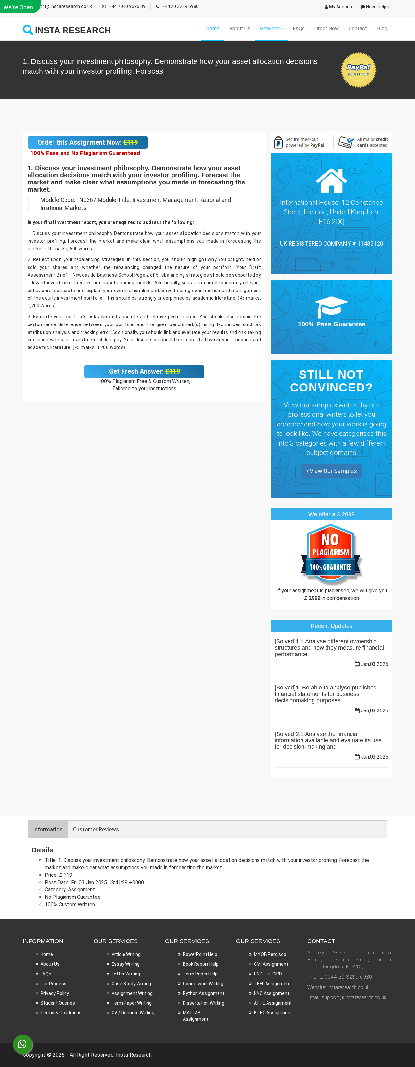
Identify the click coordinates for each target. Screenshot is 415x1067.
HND (258, 973)
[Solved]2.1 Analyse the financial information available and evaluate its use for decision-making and (328, 740)
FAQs (299, 29)
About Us (239, 29)
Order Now (326, 29)
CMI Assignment (271, 964)
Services (270, 29)
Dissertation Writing (203, 1003)
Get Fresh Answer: (144, 371)
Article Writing (126, 954)
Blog (382, 29)
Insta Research (134, 1055)
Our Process (53, 983)
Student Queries (58, 1003)
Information (48, 829)
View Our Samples (332, 471)
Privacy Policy (55, 993)
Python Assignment (203, 993)
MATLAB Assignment (195, 1016)
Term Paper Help (200, 973)
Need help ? (377, 6)
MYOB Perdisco (270, 954)
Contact (358, 29)
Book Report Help (201, 964)
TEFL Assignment (272, 983)
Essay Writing (126, 964)
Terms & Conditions (61, 1012)
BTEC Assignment (273, 1012)
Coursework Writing (203, 983)
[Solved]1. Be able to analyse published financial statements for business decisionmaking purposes (326, 694)
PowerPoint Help (200, 954)
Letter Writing (126, 973)
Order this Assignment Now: (88, 142)
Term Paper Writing (132, 1003)
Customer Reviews (96, 829)
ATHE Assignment (273, 1003)
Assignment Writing (132, 993)
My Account (341, 6)
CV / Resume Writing (133, 1012)
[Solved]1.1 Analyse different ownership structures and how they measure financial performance (329, 647)
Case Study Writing (131, 983)
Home (212, 29)
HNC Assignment (271, 993)
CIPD (277, 973)
